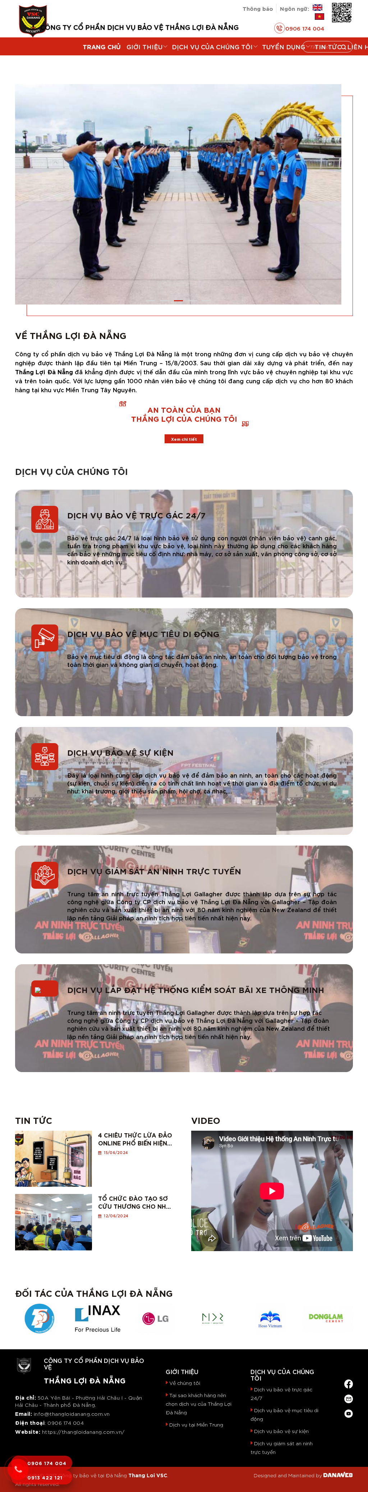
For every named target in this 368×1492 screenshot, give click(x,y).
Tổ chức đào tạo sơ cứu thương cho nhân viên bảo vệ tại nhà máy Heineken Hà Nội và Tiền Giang (136, 1202)
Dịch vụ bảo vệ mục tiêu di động (143, 633)
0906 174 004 (304, 28)
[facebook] (348, 1382)
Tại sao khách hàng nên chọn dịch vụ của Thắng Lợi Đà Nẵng (198, 1403)
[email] (348, 1397)
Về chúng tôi (184, 1382)
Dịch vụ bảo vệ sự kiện (120, 752)
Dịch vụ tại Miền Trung (196, 1424)
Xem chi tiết (184, 438)
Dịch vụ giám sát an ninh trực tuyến (154, 870)
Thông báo (258, 8)
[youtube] (348, 1412)
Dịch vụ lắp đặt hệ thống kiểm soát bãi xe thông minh (195, 989)
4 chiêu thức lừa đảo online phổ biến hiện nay (135, 1139)
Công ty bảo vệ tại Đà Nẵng (92, 1475)
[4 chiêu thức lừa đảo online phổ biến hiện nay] (53, 1157)
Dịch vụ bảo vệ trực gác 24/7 (136, 514)
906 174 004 (67, 1422)
